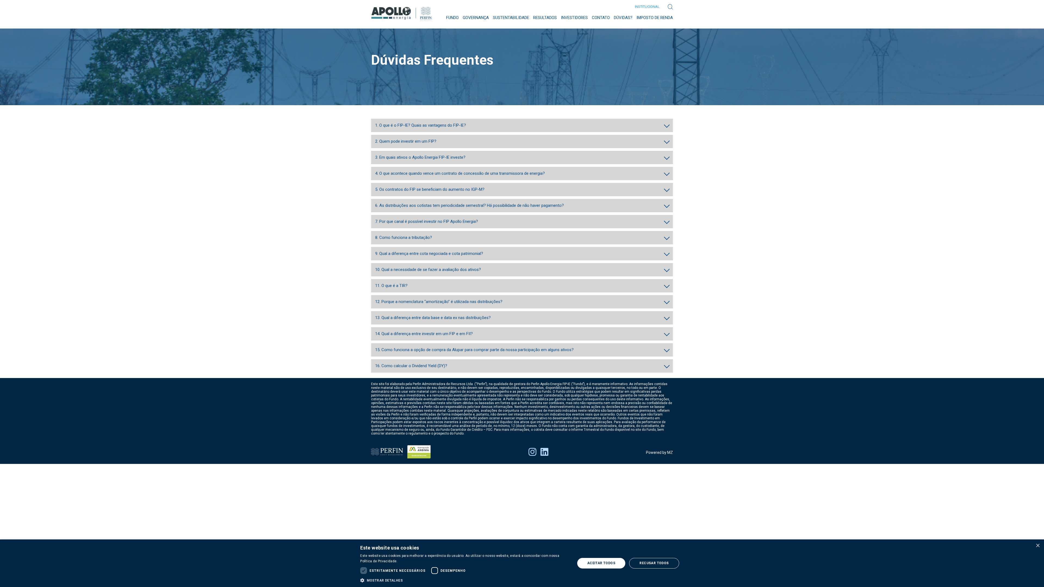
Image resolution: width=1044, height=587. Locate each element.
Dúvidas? (623, 17)
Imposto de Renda (654, 17)
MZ (670, 452)
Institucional (647, 7)
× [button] (1038, 545)
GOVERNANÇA (476, 17)
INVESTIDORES (574, 17)
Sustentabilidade (511, 17)
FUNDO (452, 17)
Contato (601, 17)
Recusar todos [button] (654, 563)
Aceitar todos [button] (601, 563)
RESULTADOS (545, 17)
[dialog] (522, 563)
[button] (464, 580)
